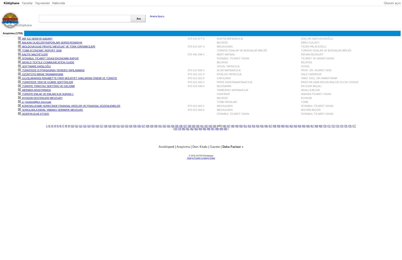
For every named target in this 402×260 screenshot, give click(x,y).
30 (156, 126)
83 (196, 128)
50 (241, 126)
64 (299, 126)
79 (179, 128)
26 (139, 126)
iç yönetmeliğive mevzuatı (36, 102)
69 (320, 126)
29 (152, 126)
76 (350, 126)
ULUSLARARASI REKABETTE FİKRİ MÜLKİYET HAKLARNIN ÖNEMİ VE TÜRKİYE (69, 78)
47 (228, 126)
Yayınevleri (42, 3)
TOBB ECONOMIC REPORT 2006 (41, 50)
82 (192, 128)
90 (225, 128)
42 (206, 126)
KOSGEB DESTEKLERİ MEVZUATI (41, 98)
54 (258, 126)
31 (160, 126)
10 (72, 126)
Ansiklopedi (166, 147)
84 (200, 128)
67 (312, 126)
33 (168, 126)
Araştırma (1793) (13, 33)
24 (131, 126)
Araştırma (183, 147)
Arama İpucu (157, 16)
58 (274, 126)
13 (85, 126)
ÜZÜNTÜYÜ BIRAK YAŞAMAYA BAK (42, 74)
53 (253, 126)
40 (198, 126)
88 (217, 128)
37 (185, 126)
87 (213, 128)
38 (189, 126)
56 (266, 126)
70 (325, 126)
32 (164, 126)
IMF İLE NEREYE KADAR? (37, 38)
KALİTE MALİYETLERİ (34, 54)
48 (232, 126)
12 (80, 126)
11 (76, 126)
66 (308, 126)
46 (224, 126)
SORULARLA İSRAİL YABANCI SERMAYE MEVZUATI (52, 109)
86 (209, 128)
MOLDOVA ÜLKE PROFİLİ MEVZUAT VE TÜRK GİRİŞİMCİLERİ (58, 46)
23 (126, 126)
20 (114, 126)
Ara (139, 18)
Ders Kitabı (200, 147)
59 (279, 126)
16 (97, 126)
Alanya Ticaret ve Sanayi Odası (201, 158)
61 (287, 126)
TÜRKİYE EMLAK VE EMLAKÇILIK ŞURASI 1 (47, 94)
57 (270, 126)
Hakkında (58, 3)
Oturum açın (392, 3)
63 (295, 126)
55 (262, 126)
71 (329, 126)
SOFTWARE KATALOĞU (36, 66)
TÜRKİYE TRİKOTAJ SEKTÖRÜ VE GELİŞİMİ (48, 86)
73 (337, 126)
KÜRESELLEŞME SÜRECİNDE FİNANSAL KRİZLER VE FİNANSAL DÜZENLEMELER (70, 106)
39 (193, 126)
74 (341, 126)
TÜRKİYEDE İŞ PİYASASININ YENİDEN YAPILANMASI (52, 70)
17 (101, 126)
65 (304, 126)
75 (346, 126)
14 (89, 126)
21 (118, 126)
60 (283, 126)
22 (122, 126)
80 (183, 128)
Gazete (215, 147)
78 (175, 128)
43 (210, 126)
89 (221, 128)
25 (135, 126)
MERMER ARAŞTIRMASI (36, 90)
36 (181, 126)
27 (143, 126)
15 (93, 126)
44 (214, 126)
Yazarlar (27, 3)
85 (204, 128)
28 (147, 126)
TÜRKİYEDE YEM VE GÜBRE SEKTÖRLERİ (47, 82)
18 (105, 126)
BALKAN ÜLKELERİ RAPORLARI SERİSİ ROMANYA (51, 42)
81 (188, 128)
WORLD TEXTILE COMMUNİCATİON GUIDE (47, 62)
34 (172, 126)
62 (291, 126)
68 (316, 126)
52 (249, 126)
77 (354, 126)
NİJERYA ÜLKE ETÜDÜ (35, 113)
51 (245, 126)
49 (237, 126)
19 (110, 126)
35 (177, 126)
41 (202, 126)
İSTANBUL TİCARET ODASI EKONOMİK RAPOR (50, 58)
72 (333, 126)
